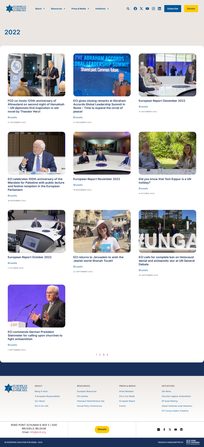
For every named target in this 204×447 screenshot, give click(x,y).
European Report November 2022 (96, 179)
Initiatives (100, 8)
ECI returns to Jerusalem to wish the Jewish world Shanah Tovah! (98, 258)
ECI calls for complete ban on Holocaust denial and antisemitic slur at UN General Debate (167, 260)
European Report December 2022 (162, 100)
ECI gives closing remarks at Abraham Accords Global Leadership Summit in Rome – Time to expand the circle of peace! (99, 106)
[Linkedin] (159, 8)
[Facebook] (135, 8)
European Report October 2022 (30, 257)
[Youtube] (147, 8)
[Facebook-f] (164, 429)
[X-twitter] (141, 8)
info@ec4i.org (38, 432)
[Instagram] (153, 8)
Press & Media (79, 8)
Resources (56, 8)
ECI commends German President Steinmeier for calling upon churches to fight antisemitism (35, 335)
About (38, 8)
